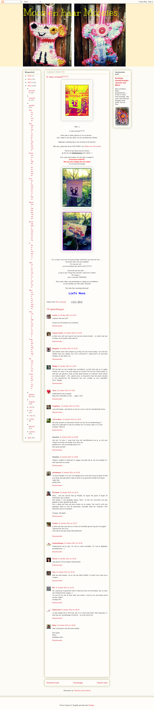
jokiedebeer (56, 472)
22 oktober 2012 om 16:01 (67, 315)
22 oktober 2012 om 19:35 (67, 559)
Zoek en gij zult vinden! (31, 381)
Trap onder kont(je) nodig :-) (31, 347)
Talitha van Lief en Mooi (92, 146)
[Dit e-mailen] (72, 302)
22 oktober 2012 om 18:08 (69, 437)
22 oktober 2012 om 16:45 (67, 366)
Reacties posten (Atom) (82, 690)
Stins (54, 390)
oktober (32, 105)
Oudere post (102, 683)
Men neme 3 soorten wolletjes (31, 299)
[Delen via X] (77, 302)
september (31, 395)
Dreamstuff (56, 610)
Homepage (78, 683)
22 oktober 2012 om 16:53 (70, 406)
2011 (30, 438)
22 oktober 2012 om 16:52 (66, 390)
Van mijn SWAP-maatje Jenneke (31, 324)
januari (32, 432)
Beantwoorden (57, 326)
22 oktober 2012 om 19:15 (69, 492)
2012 (30, 86)
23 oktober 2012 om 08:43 (70, 610)
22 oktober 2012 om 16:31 (69, 348)
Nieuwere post (53, 683)
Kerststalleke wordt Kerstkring (31, 231)
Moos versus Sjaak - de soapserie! (31, 164)
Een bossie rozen (31, 115)
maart (32, 419)
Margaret (55, 348)
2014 (30, 79)
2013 (30, 82)
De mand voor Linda (31, 365)
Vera (54, 572)
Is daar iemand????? (31, 251)
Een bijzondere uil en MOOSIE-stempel (31, 137)
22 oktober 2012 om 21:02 (65, 588)
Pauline (55, 523)
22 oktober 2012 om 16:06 (73, 333)
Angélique (56, 406)
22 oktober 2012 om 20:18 (65, 572)
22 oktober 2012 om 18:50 (71, 472)
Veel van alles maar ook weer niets (31, 275)
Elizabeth (55, 492)
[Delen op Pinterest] (81, 302)
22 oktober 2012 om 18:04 (72, 419)
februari (32, 426)
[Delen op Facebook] (79, 302)
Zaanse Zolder (57, 333)
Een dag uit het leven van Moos (31, 189)
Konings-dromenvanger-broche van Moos (122, 81)
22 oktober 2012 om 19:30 (73, 543)
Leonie (54, 315)
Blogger (91, 705)
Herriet (54, 559)
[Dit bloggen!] (74, 302)
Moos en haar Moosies (70, 12)
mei (31, 416)
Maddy (54, 366)
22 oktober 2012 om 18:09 (69, 457)
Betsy (54, 625)
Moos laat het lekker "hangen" (31, 210)
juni (31, 410)
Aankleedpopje (57, 543)
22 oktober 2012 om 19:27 (68, 523)
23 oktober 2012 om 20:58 (66, 625)
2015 (30, 76)
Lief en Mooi (57, 419)
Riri (53, 588)
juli (31, 407)
